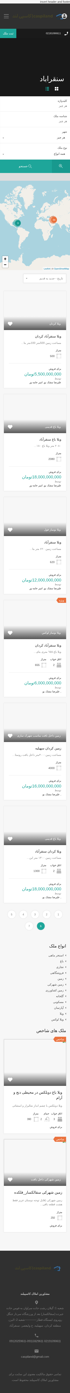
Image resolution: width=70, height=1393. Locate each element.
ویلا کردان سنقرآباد (48, 851)
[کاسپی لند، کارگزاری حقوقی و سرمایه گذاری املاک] (35, 23)
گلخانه (60, 996)
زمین (61, 978)
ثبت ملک (8, 33)
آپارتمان (59, 1007)
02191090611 (53, 33)
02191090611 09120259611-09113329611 (35, 1341)
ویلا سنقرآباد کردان (48, 336)
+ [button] (5, 258)
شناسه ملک (60, 116)
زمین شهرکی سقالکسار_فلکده (38, 1192)
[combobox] (35, 138)
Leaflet (47, 268)
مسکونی (58, 1002)
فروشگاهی (57, 972)
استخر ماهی (56, 955)
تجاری (60, 967)
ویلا (62, 1013)
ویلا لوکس (57, 1019)
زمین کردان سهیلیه (48, 748)
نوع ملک (62, 147)
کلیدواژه (62, 100)
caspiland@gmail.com (35, 1356)
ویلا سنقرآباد (52, 542)
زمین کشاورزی (55, 990)
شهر (64, 131)
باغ (62, 961)
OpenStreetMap (61, 268)
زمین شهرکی (55, 984)
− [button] (5, 264)
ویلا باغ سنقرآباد (50, 439)
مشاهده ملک (35, 322)
